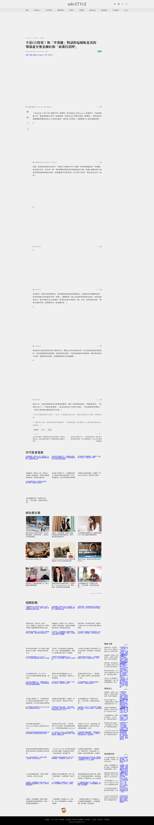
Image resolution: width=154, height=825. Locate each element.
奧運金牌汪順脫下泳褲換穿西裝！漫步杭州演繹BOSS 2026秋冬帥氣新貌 (111, 776)
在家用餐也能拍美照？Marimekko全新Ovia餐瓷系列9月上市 (37, 726)
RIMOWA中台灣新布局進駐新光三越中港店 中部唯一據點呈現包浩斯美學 (111, 799)
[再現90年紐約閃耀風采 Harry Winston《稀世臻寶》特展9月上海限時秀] (64, 664)
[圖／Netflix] (67, 225)
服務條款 (68, 819)
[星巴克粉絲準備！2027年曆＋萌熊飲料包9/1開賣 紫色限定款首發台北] (38, 639)
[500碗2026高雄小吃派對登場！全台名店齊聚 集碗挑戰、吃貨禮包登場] (90, 639)
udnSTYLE (29, 37)
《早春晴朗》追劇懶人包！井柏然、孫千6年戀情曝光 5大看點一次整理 (63, 801)
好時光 (71, 10)
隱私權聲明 (80, 819)
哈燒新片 (42, 37)
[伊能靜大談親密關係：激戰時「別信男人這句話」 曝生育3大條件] (90, 464)
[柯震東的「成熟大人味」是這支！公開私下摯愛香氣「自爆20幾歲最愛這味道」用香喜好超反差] (38, 464)
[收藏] (28, 123)
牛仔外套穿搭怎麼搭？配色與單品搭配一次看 (111, 789)
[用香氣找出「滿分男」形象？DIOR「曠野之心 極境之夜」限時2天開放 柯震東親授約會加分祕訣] (38, 614)
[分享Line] (28, 117)
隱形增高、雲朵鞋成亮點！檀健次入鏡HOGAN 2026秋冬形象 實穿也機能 (89, 625)
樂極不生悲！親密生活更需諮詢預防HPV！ (89, 560)
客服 (56, 819)
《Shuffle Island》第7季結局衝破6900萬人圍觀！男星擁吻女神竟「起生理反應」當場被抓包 (63, 751)
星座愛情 (104, 10)
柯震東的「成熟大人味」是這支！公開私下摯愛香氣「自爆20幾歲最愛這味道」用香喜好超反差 (37, 475)
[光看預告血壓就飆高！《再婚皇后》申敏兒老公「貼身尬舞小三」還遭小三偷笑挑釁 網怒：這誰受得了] (90, 739)
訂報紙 (94, 819)
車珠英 (49, 429)
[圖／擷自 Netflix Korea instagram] (67, 141)
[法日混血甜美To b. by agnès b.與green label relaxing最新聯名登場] (124, 782)
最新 (27, 10)
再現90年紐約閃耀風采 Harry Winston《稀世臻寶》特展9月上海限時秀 (63, 675)
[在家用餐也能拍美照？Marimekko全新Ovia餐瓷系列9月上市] (38, 714)
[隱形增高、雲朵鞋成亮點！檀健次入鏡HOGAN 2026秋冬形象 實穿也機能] (90, 614)
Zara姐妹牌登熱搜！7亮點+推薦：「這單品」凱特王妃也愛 (37, 775)
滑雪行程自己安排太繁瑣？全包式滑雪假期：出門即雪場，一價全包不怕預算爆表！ (37, 535)
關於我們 (100, 819)
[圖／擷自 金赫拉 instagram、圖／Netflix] (64, 79)
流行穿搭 (49, 10)
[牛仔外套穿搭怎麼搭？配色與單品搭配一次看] (124, 790)
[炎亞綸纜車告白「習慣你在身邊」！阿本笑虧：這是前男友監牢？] (38, 489)
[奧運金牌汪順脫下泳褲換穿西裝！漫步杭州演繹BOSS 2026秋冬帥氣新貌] (124, 775)
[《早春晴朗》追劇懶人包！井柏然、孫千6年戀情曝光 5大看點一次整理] (64, 790)
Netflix (43, 429)
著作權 (74, 819)
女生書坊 (116, 10)
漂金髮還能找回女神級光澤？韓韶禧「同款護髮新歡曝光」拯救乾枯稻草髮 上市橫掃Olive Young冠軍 (89, 776)
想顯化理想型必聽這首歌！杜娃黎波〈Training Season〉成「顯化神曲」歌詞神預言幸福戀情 (63, 585)
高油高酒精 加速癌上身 (33, 559)
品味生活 (92, 10)
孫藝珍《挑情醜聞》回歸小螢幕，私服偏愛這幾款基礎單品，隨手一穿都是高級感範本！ (63, 535)
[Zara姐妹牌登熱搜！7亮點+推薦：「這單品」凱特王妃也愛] (38, 765)
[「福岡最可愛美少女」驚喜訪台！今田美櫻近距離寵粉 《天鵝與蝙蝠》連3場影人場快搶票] (90, 790)
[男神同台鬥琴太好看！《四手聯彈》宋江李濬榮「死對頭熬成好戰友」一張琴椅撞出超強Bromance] (64, 714)
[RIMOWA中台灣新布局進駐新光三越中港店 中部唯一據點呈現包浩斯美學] (124, 798)
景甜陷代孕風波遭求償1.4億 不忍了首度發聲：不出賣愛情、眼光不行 (63, 776)
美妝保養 (61, 10)
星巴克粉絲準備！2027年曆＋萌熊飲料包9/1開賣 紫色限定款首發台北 (37, 650)
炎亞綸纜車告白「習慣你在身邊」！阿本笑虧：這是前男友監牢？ (36, 500)
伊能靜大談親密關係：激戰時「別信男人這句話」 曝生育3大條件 (89, 474)
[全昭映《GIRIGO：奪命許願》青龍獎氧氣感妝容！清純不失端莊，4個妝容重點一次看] (90, 714)
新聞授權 (62, 819)
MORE (125, 644)
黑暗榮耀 (36, 429)
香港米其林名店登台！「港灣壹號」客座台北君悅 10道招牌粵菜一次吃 (89, 675)
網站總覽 (107, 819)
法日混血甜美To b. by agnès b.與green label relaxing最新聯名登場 (111, 782)
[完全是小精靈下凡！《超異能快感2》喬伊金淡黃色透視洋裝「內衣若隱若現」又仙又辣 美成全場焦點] (64, 464)
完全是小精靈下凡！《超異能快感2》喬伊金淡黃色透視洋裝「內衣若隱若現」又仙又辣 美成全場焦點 (63, 475)
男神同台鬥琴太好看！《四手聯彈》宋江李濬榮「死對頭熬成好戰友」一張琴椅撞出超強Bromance (63, 726)
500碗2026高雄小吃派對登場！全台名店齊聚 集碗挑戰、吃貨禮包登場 (89, 650)
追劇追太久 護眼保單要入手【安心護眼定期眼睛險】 (37, 584)
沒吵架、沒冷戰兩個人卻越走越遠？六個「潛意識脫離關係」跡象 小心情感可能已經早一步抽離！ (63, 650)
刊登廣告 (47, 819)
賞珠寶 (81, 10)
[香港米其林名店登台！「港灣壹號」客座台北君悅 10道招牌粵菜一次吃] (90, 664)
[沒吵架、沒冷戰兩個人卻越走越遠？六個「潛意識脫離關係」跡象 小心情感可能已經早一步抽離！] (64, 639)
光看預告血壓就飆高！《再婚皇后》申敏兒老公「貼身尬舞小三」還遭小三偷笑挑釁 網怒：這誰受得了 (89, 752)
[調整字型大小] (28, 129)
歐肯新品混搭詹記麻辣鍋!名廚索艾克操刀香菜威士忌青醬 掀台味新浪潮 (37, 751)
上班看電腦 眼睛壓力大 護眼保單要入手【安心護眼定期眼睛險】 (89, 534)
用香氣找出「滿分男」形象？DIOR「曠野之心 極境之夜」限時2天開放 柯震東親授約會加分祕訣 (37, 625)
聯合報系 (87, 819)
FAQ (52, 819)
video (126, 10)
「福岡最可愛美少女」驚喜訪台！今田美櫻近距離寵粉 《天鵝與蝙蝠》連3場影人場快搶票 (89, 801)
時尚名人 (37, 10)
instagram (39, 107)
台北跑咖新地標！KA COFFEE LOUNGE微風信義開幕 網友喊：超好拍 (37, 675)
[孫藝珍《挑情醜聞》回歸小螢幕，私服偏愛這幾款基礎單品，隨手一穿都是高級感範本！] (38, 790)
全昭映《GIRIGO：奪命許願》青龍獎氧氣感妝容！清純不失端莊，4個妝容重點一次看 (89, 726)
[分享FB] (28, 112)
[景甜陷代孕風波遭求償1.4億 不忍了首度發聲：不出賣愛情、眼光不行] (64, 765)
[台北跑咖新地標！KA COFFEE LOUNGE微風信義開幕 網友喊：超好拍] (38, 664)
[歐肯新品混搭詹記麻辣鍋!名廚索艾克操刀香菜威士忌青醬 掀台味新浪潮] (38, 739)
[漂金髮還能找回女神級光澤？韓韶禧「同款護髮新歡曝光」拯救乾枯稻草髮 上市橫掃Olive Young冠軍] (90, 765)
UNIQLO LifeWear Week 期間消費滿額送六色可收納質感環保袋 (63, 560)
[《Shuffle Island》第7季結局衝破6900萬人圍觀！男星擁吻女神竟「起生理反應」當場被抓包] (64, 739)
